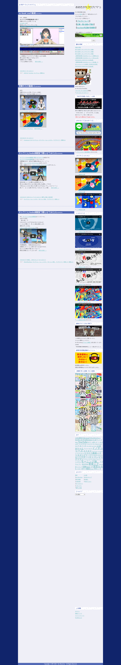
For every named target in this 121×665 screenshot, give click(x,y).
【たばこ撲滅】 (87, 342)
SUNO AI (26, 73)
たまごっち (82, 446)
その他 (85, 475)
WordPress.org (78, 617)
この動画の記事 (81, 174)
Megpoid (86, 438)
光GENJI (85, 464)
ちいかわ (89, 446)
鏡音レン (96, 469)
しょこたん (82, 444)
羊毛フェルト (88, 481)
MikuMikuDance (28, 262)
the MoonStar (79, 477)
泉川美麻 (78, 479)
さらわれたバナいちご (26, 128)
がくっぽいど (93, 442)
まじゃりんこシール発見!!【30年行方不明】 (86, 64)
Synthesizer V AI (28, 140)
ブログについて (83, 21)
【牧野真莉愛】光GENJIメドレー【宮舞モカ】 (87, 56)
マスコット (99, 459)
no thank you (23, 23)
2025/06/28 (23, 138)
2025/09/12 (23, 71)
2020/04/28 (23, 197)
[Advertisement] (89, 523)
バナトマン (41, 140)
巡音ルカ (71, 262)
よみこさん (79, 485)
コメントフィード (79, 615)
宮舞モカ (42, 73)
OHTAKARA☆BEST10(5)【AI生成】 (84, 60)
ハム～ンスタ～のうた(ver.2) (40, 165)
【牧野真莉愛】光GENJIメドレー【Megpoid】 (87, 58)
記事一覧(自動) (83, 24)
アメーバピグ (88, 448)
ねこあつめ (94, 446)
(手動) (91, 24)
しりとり (89, 444)
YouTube (31, 73)
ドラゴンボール (80, 453)
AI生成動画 (79, 438)
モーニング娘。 (43, 199)
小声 (91, 467)
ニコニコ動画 (90, 453)
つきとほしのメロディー (82, 92)
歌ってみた (78, 469)
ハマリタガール (94, 455)
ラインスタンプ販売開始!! (83, 152)
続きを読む (39, 61)
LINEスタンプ (30, 197)
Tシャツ (99, 440)
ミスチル (78, 462)
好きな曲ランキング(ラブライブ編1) (84, 53)
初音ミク (57, 199)
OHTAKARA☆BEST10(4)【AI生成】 (84, 66)
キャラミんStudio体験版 (26, 159)
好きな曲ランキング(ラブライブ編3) (84, 49)
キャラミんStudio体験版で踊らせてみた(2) (40, 153)
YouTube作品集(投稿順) (86, 28)
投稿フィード (78, 613)
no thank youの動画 (30, 13)
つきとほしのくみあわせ (81, 90)
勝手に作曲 (44, 197)
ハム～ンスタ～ (49, 140)
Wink (76, 442)
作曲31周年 (78, 47)
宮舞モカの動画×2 (30, 86)
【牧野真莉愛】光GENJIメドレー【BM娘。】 (87, 62)
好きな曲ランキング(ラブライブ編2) (84, 51)
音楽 (81, 14)
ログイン (77, 611)
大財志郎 (50, 197)
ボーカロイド (30, 71)
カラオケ (87, 451)
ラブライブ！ (57, 140)
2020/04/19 (23, 259)
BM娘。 (29, 259)
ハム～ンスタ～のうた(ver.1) (28, 111)
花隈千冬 (83, 469)
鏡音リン (90, 469)
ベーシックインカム (90, 459)
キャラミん (36, 73)
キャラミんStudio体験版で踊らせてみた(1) (31, 157)
